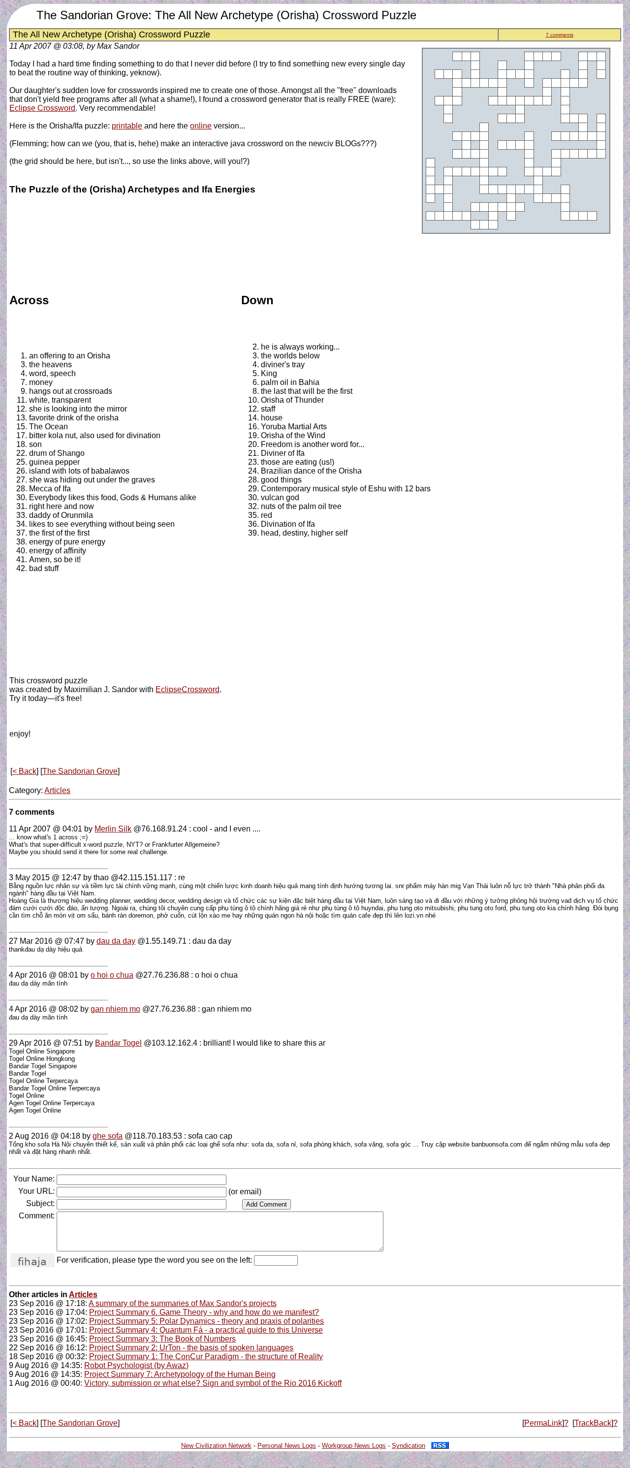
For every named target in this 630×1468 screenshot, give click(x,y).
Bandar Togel (118, 1043)
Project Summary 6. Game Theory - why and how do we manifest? (204, 1312)
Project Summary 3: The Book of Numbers (162, 1339)
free (73, 698)
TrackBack (592, 1423)
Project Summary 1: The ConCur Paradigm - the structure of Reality (206, 1356)
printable (127, 126)
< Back (24, 771)
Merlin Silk (112, 829)
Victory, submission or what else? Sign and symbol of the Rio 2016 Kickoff (213, 1383)
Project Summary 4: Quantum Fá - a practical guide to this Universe (206, 1330)
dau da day (115, 941)
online (201, 126)
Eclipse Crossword (42, 108)
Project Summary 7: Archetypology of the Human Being (180, 1374)
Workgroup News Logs (354, 1445)
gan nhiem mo (115, 1009)
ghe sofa (108, 1136)
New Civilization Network (216, 1445)
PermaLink (543, 1423)
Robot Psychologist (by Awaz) (136, 1365)
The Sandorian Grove (80, 771)
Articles (57, 790)
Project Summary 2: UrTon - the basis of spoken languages (191, 1347)
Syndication (408, 1445)
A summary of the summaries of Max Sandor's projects (183, 1303)
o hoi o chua (112, 975)
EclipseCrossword (188, 689)
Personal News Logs (286, 1445)
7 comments (559, 34)
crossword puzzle (57, 680)
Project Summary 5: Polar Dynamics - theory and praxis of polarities (206, 1321)
